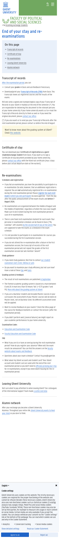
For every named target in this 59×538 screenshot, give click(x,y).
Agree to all (15, 534)
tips (22, 270)
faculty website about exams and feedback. (29, 350)
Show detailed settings (10, 529)
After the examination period (13, 82)
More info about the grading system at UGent (25, 289)
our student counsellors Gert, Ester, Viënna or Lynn (27, 261)
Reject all (44, 534)
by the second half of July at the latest (38, 224)
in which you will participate (30, 194)
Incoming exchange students (16, 25)
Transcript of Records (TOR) (31, 91)
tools (29, 270)
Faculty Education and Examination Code (20, 333)
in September (45, 279)
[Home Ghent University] (10, 7)
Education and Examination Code (17, 329)
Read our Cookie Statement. (37, 529)
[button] (53, 3)
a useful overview (40, 390)
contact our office (29, 116)
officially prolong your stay (46, 365)
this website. (15, 132)
